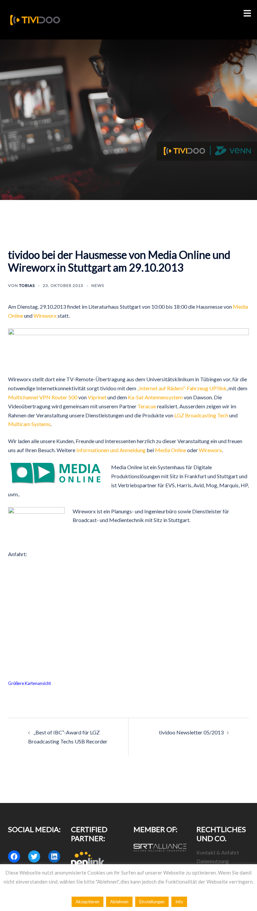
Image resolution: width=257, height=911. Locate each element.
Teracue (147, 406)
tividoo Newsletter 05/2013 (191, 732)
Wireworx (45, 315)
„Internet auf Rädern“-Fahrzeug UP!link (182, 388)
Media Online (170, 450)
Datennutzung (212, 861)
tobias (27, 285)
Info (179, 901)
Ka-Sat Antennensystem (155, 397)
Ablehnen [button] (119, 901)
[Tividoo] (35, 19)
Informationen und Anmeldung (111, 450)
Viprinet (97, 397)
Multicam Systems (29, 424)
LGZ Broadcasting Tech (201, 415)
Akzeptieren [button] (87, 901)
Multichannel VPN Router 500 (42, 397)
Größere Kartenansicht (29, 683)
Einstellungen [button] (152, 901)
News (97, 285)
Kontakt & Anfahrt (217, 852)
